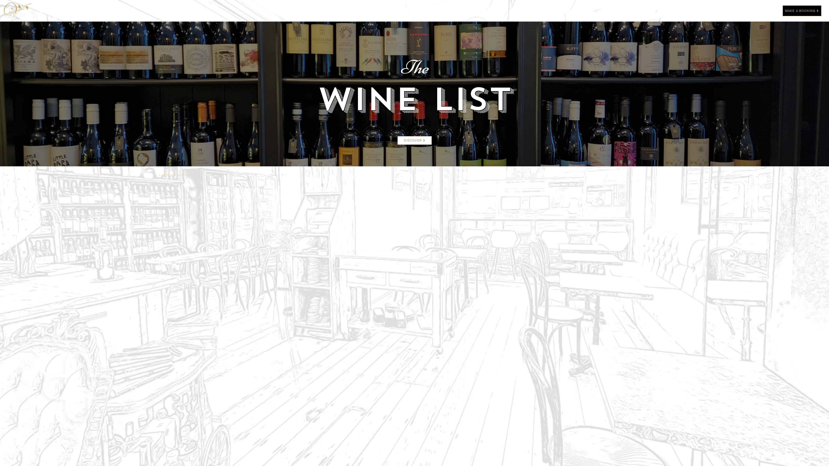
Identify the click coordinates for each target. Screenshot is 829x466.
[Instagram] (764, 11)
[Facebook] (772, 11)
